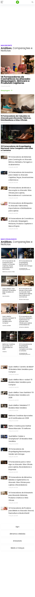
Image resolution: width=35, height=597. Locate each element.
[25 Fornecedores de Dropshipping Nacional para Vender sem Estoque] (26, 249)
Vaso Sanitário (5, 296)
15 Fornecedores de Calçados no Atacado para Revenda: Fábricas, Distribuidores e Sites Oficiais (16, 118)
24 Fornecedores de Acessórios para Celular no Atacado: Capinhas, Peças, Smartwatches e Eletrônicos (8, 265)
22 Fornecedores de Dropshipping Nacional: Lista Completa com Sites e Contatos (17, 148)
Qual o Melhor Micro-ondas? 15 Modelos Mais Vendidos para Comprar (20, 382)
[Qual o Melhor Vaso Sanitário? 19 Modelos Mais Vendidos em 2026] (9, 277)
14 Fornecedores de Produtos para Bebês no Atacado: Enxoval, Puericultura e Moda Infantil (21, 510)
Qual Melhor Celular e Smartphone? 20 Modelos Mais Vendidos (20, 438)
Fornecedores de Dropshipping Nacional (24, 269)
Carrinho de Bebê (6, 325)
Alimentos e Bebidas (24, 327)
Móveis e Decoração (24, 299)
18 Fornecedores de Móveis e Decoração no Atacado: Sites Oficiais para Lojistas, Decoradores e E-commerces (25, 293)
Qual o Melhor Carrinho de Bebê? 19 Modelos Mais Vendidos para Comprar (9, 319)
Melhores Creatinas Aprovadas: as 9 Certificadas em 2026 (8, 346)
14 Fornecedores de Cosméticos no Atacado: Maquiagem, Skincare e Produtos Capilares (15, 80)
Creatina (4, 351)
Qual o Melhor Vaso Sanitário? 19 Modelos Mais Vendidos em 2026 (9, 291)
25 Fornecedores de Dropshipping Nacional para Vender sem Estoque (25, 263)
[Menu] (2, 2)
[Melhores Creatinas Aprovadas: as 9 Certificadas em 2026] (9, 332)
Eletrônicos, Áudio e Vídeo (8, 271)
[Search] (32, 2)
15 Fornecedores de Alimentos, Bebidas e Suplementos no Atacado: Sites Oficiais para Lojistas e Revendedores (25, 320)
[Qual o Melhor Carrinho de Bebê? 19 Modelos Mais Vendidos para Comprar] (9, 304)
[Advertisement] (17, 23)
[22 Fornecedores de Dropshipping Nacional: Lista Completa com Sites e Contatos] (26, 332)
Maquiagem (5, 90)
